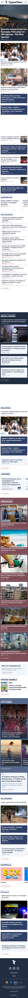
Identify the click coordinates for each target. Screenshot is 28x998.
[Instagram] (14, 968)
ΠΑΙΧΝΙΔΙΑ (6, 865)
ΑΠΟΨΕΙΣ (5, 474)
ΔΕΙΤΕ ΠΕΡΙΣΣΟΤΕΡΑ (5, 768)
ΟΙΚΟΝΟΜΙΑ (7, 501)
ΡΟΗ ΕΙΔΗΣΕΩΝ (7, 215)
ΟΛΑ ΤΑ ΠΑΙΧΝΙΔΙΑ (5, 886)
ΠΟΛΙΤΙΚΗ (5, 408)
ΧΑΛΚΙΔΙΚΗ (6, 798)
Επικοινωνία (14, 973)
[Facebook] (10, 968)
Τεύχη (14, 976)
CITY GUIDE (6, 702)
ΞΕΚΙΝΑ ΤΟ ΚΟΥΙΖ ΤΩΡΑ (7, 789)
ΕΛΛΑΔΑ (5, 892)
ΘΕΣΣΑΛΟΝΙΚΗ (8, 316)
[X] (17, 968)
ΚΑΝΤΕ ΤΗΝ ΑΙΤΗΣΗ (6, 673)
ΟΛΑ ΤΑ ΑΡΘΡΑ (4, 288)
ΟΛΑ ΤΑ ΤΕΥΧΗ (4, 694)
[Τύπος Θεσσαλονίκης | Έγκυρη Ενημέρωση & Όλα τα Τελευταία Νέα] (14, 2)
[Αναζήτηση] (25, 2)
